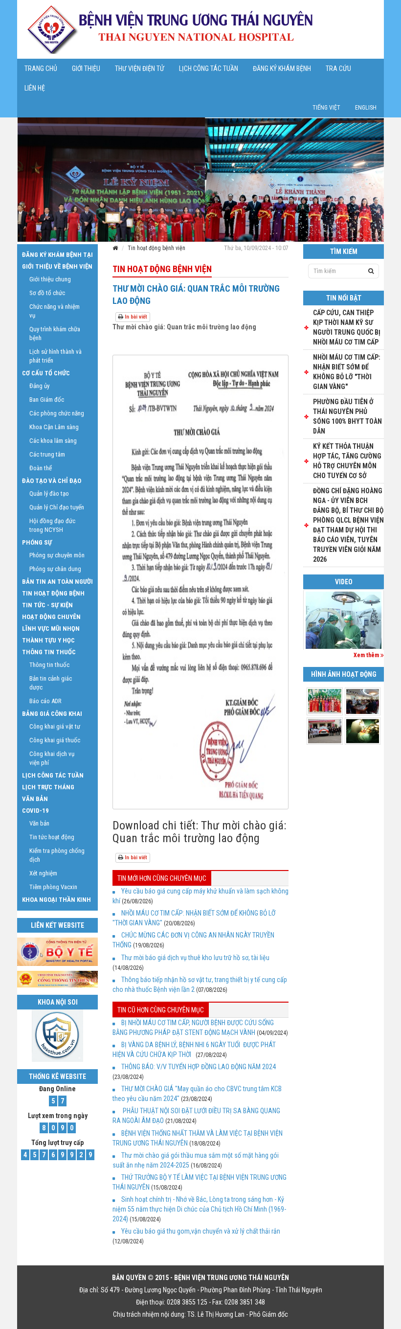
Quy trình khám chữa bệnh (54, 333)
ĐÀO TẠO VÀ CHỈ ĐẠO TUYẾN (51, 482)
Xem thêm (367, 655)
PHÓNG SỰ (37, 542)
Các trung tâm (47, 454)
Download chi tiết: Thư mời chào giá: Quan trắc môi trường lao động (199, 832)
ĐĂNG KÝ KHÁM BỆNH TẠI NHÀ (57, 256)
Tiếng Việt (326, 107)
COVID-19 (35, 810)
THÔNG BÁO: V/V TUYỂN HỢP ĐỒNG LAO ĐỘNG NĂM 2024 (198, 1067)
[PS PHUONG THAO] (343, 620)
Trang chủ (40, 68)
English (366, 107)
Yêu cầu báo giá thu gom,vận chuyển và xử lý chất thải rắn (200, 1231)
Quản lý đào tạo (49, 493)
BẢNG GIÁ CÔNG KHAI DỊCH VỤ (52, 715)
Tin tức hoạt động (51, 837)
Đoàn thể (40, 468)
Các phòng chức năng (56, 413)
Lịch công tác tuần (208, 68)
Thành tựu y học (48, 640)
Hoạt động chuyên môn (51, 618)
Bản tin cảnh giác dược (50, 683)
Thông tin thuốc (49, 652)
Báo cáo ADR (45, 701)
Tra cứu (338, 68)
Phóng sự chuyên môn (57, 555)
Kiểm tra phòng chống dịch (57, 855)
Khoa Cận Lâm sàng (54, 427)
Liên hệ (34, 88)
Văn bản (35, 798)
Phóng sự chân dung (55, 569)
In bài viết (135, 317)
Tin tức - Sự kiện (47, 605)
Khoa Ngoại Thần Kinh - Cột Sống (56, 901)
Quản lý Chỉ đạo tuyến (56, 507)
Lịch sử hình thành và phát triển (55, 356)
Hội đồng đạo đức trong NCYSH (52, 525)
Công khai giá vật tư (54, 726)
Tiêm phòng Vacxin (53, 887)
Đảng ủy (39, 386)
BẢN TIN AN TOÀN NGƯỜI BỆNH (57, 583)
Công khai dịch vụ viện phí (51, 758)
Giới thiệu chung (50, 279)
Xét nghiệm (43, 873)
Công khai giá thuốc (54, 740)
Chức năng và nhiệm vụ (54, 311)
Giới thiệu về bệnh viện (57, 266)
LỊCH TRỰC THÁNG (48, 787)
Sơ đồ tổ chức (47, 293)
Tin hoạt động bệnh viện (156, 248)
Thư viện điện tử (139, 68)
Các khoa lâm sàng (53, 440)
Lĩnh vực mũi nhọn (51, 628)
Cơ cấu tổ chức (46, 373)
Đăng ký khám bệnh (282, 68)
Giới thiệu (86, 68)
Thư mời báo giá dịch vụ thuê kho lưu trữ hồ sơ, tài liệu (195, 958)
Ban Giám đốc (46, 399)
